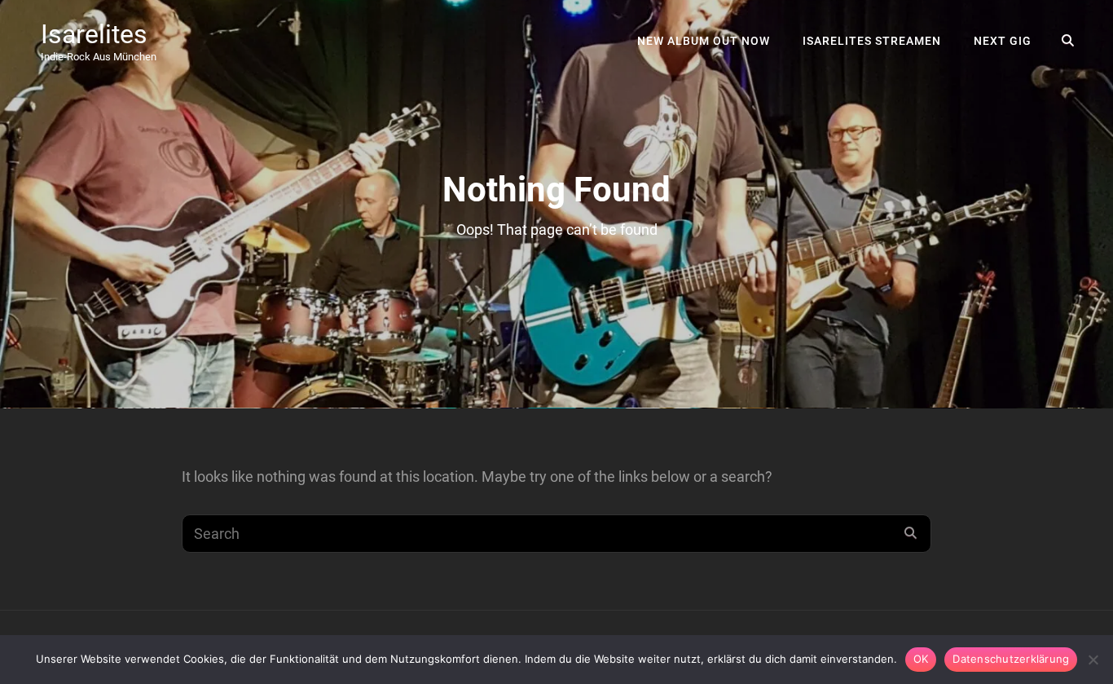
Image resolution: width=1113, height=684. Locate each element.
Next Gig (1003, 40)
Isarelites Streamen (872, 40)
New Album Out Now (703, 40)
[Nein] (1092, 659)
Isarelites (94, 34)
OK (921, 658)
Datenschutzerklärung (1010, 658)
